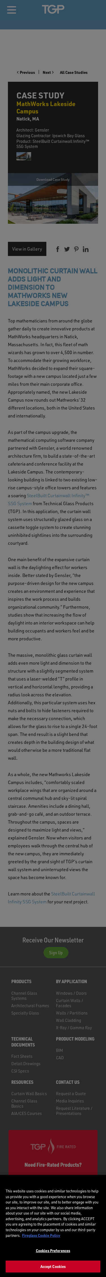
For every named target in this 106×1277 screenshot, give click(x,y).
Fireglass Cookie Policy (41, 1235)
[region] (53, 1226)
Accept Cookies (53, 1266)
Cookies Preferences (53, 1250)
